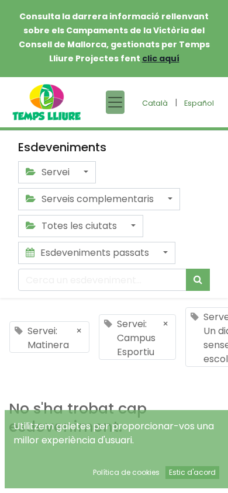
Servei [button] (55, 172)
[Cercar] (198, 280)
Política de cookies (126, 472)
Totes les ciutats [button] (79, 225)
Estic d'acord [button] (192, 472)
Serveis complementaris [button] (97, 199)
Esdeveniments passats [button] (94, 252)
